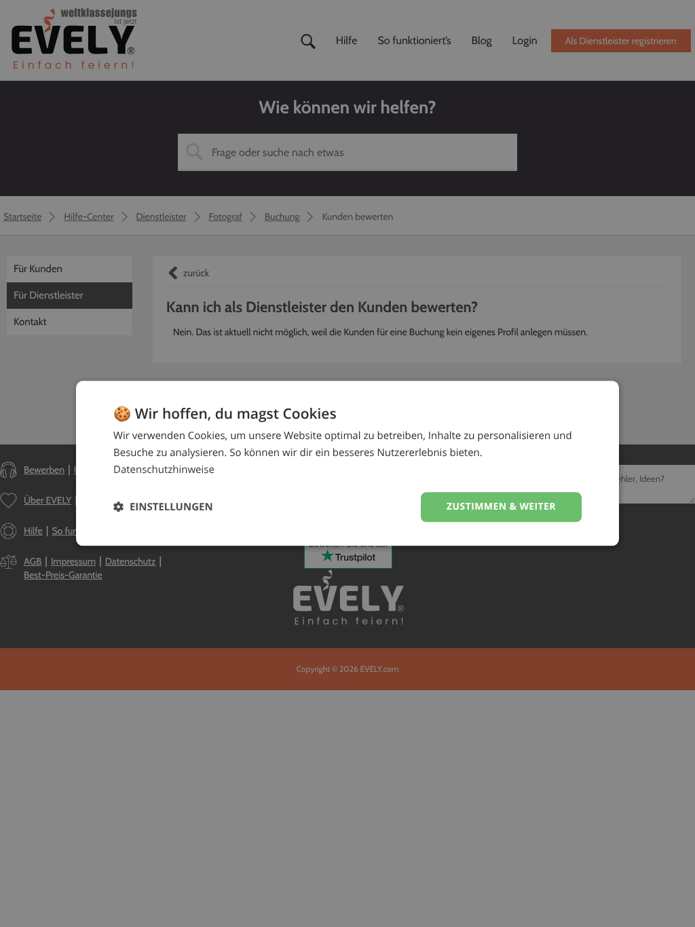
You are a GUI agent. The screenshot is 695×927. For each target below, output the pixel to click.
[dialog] (347, 463)
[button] (163, 507)
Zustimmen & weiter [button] (501, 506)
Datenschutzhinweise (163, 469)
